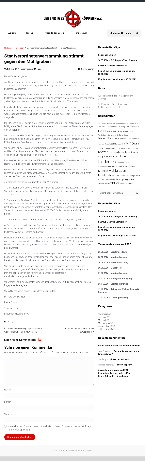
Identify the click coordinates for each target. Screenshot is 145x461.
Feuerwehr (114, 131)
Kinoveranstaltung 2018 (129, 148)
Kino (130, 143)
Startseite (7, 48)
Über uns (30, 33)
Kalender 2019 (120, 144)
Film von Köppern (123, 365)
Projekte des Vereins (55, 33)
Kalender (101, 144)
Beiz (99, 127)
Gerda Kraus (123, 135)
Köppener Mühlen (107, 55)
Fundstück (102, 135)
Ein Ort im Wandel (132, 127)
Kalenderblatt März (130, 345)
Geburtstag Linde (112, 135)
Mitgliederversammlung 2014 (126, 166)
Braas (103, 127)
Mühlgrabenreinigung (112, 175)
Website (8, 414)
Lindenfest (107, 161)
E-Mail (7, 402)
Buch (108, 127)
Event (102, 131)
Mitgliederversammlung (106, 166)
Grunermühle (104, 138)
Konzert (103, 152)
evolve (55, 450)
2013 (100, 124)
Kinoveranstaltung (113, 148)
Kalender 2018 (110, 144)
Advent (125, 124)
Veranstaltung (112, 183)
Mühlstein (101, 180)
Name (7, 389)
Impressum (81, 33)
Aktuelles (13, 33)
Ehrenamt (113, 127)
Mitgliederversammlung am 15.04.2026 (117, 79)
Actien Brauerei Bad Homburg (112, 124)
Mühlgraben (19, 48)
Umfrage (101, 183)
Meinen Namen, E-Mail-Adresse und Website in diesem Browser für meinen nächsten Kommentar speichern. (49, 428)
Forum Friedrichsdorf (125, 131)
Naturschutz (110, 180)
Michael (37, 69)
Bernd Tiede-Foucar (108, 345)
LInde (122, 156)
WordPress (88, 450)
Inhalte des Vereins (119, 359)
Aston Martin (133, 124)
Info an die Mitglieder (119, 139)
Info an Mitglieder (133, 139)
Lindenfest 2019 (123, 163)
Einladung (121, 127)
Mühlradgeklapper (133, 176)
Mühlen (103, 170)
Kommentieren (87, 69)
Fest (108, 131)
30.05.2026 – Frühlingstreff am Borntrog (117, 60)
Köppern (113, 152)
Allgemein (102, 314)
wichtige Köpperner (126, 183)
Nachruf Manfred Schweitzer (112, 66)
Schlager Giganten (125, 179)
